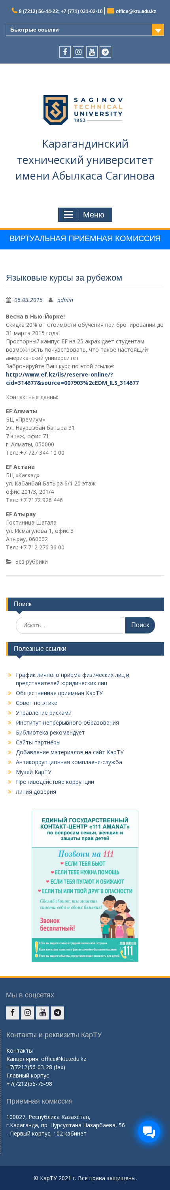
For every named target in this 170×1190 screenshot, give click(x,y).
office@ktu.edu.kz (136, 11)
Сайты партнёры (38, 742)
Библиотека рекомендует (50, 732)
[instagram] (78, 52)
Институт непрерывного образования (67, 722)
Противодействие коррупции (55, 781)
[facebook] (65, 52)
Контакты (19, 1050)
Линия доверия (36, 791)
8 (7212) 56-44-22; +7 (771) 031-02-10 (61, 11)
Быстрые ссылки (34, 29)
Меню (93, 214)
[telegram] (105, 52)
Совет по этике (36, 703)
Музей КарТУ (33, 772)
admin (65, 300)
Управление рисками (44, 712)
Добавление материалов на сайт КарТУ (70, 752)
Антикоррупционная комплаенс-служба (69, 762)
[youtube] (92, 52)
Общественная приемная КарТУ (59, 693)
